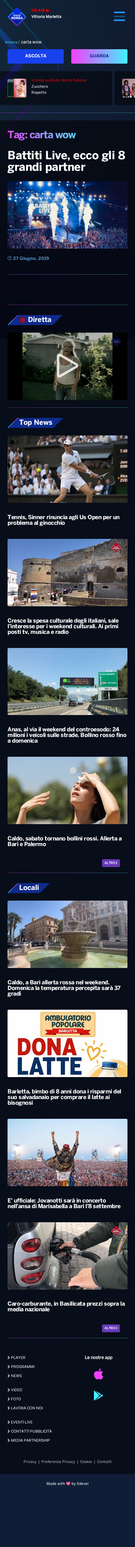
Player (17, 1358)
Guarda (99, 56)
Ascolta (35, 56)
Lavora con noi (26, 1408)
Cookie (86, 1462)
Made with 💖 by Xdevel (67, 1484)
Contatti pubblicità (31, 1431)
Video (16, 1390)
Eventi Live (21, 1422)
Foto (15, 1399)
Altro (110, 863)
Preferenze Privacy (58, 1462)
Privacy (30, 1462)
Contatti (104, 1462)
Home (12, 42)
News (16, 1376)
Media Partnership (30, 1440)
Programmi (22, 1367)
